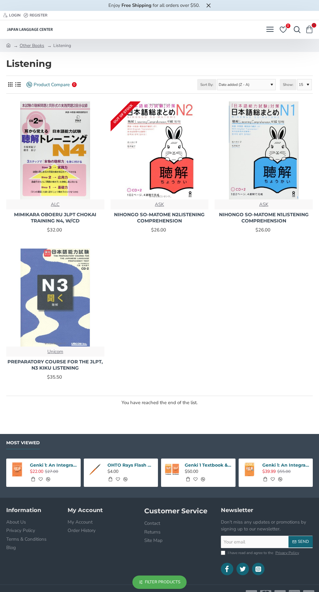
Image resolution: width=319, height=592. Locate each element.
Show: (288, 84)
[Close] (208, 5)
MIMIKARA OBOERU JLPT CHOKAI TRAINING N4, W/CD (55, 218)
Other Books (32, 46)
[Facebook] (227, 569)
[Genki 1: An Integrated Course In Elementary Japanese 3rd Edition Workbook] (17, 469)
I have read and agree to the (263, 552)
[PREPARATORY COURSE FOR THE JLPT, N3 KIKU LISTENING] (55, 298)
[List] (18, 85)
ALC (55, 204)
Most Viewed (23, 442)
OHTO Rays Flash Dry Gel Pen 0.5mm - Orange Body (130, 465)
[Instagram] (258, 569)
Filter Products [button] (162, 582)
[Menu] (270, 29)
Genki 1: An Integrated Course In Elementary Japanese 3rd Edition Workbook (53, 465)
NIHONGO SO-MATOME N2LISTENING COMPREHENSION (159, 218)
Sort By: (206, 84)
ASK (159, 204)
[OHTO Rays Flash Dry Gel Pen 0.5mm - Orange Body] (95, 469)
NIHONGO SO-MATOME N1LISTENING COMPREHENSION (264, 218)
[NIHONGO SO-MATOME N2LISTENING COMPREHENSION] (160, 150)
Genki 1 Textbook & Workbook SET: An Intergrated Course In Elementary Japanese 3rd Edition (208, 465)
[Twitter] (242, 569)
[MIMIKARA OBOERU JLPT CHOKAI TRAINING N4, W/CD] (55, 150)
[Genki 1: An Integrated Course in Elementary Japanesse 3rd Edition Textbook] (249, 469)
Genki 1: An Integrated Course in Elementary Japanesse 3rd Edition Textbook (285, 465)
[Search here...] (295, 29)
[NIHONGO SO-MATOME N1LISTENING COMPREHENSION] (264, 150)
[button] (33, 479)
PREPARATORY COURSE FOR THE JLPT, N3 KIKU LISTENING (55, 365)
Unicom (55, 351)
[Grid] (10, 85)
